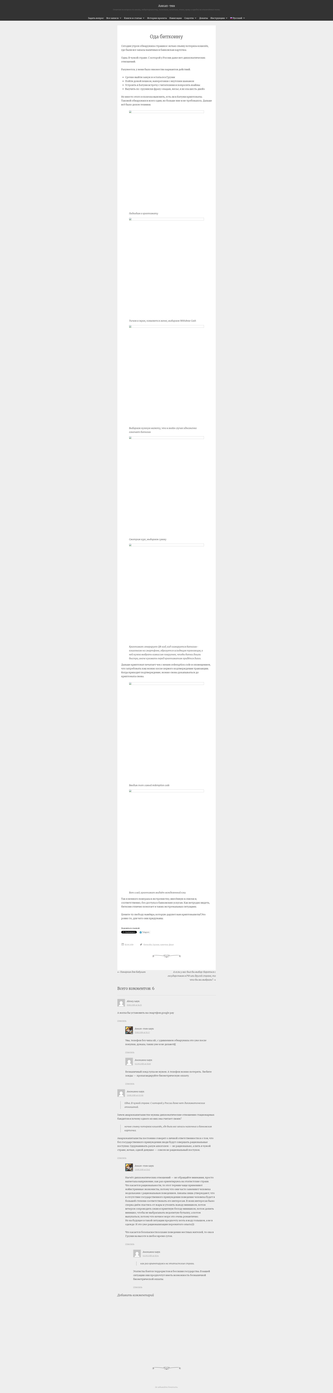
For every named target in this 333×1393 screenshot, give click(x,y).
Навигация (175, 18)
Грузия (156, 945)
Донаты (203, 18)
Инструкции (217, 18)
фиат (171, 945)
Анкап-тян (166, 6)
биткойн (147, 945)
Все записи (112, 18)
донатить (173, 1387)
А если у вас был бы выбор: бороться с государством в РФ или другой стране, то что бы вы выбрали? (192, 975)
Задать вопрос (96, 18)
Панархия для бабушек (131, 971)
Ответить (121, 1021)
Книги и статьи (133, 18)
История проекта (157, 18)
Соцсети (189, 18)
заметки (164, 945)
